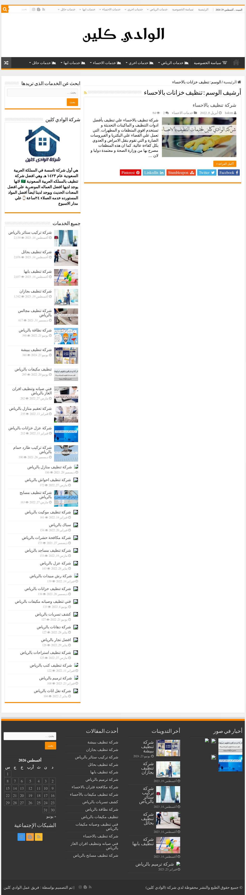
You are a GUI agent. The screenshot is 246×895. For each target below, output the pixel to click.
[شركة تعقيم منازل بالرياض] (66, 414)
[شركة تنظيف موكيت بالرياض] (75, 512)
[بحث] (4, 9)
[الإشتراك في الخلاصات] (85, 92)
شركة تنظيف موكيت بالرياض (48, 511)
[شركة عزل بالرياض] (75, 563)
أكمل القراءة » (225, 164)
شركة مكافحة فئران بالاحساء (95, 786)
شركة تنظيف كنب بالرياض (51, 665)
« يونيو (51, 816)
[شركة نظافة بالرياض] (66, 336)
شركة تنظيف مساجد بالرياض (48, 550)
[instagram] (34, 9)
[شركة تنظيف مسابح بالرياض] (66, 498)
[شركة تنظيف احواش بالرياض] (75, 479)
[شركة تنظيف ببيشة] (66, 355)
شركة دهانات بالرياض (54, 626)
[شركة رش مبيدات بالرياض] (76, 575)
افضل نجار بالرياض (56, 639)
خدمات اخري (135, 9)
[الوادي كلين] (123, 34)
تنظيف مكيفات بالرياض (33, 368)
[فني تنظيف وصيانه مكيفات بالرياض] (75, 601)
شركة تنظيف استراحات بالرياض (45, 652)
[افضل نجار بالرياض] (75, 639)
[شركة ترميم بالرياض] (76, 678)
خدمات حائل (68, 9)
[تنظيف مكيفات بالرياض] (66, 375)
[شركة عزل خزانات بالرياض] (66, 434)
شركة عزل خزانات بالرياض (30, 427)
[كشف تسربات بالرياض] (75, 614)
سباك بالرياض (60, 524)
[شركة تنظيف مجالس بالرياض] (66, 316)
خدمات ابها (88, 9)
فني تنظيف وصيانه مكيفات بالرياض (43, 601)
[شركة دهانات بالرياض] (75, 627)
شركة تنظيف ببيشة (36, 349)
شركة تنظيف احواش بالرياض (48, 479)
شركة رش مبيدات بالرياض (51, 575)
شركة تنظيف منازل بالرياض (49, 466)
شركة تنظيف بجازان (35, 290)
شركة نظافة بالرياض (35, 329)
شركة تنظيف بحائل (36, 251)
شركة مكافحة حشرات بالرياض (46, 537)
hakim (229, 113)
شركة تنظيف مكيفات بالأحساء (94, 794)
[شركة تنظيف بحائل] (66, 258)
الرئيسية (203, 9)
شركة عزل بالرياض (55, 562)
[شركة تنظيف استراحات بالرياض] (75, 652)
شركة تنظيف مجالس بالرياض (35, 312)
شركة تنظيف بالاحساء (214, 105)
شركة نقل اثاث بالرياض (52, 690)
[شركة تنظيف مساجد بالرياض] (75, 550)
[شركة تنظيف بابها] (66, 277)
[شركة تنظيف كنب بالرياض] (76, 665)
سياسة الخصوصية (182, 9)
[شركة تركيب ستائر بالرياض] (66, 238)
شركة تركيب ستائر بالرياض (30, 232)
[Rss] (43, 9)
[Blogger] (39, 9)
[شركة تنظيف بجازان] (66, 297)
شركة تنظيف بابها (38, 271)
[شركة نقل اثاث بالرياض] (75, 691)
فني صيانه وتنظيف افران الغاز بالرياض (32, 390)
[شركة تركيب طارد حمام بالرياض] (66, 453)
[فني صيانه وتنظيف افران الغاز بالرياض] (66, 394)
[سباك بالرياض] (75, 525)
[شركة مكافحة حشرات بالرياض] (75, 537)
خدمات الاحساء (111, 9)
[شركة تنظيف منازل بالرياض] (76, 467)
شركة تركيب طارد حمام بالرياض (32, 449)
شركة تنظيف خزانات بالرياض (48, 588)
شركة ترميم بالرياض (55, 677)
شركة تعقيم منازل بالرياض (30, 408)
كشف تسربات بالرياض (53, 614)
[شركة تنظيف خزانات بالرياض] (75, 588)
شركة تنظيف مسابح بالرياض (36, 494)
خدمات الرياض (158, 9)
